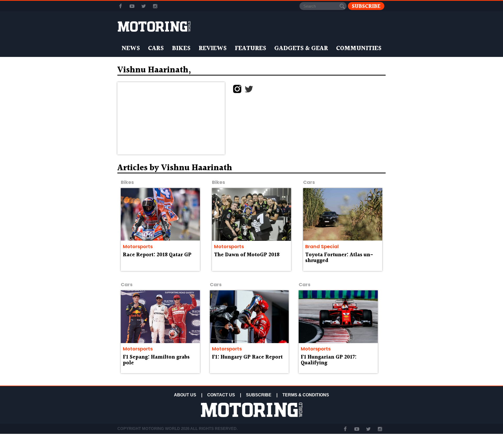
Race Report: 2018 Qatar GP (157, 255)
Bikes (181, 49)
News (131, 49)
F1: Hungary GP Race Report (247, 357)
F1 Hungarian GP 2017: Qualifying (329, 360)
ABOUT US (185, 395)
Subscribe (366, 6)
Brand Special (322, 246)
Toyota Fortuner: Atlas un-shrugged (339, 258)
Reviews (213, 49)
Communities (358, 49)
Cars (156, 49)
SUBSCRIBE (258, 395)
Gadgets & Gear (301, 49)
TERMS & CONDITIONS (305, 395)
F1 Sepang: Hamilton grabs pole (156, 360)
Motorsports (138, 246)
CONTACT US (221, 395)
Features (250, 49)
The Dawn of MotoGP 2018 (247, 255)
